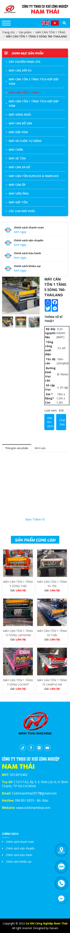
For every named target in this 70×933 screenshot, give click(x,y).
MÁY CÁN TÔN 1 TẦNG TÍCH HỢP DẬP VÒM (34, 103)
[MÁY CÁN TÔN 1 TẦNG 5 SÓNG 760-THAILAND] (21, 295)
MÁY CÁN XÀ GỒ (19, 167)
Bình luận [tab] (40, 448)
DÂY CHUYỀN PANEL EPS (24, 62)
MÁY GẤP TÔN (18, 202)
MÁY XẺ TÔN (17, 158)
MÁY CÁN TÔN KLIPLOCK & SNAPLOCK (34, 176)
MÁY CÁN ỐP (17, 185)
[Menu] (6, 23)
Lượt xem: (50, 410)
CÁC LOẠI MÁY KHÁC (22, 211)
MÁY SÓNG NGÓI (20, 114)
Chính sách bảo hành (19, 855)
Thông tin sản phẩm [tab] (16, 448)
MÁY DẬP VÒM (18, 132)
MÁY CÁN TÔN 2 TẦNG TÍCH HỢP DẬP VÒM (34, 81)
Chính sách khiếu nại (18, 861)
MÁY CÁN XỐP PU (20, 70)
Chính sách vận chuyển (20, 848)
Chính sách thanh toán (20, 842)
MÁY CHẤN (16, 149)
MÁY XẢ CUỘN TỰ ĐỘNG (25, 141)
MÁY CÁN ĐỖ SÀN (20, 123)
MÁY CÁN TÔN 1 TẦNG (24, 92)
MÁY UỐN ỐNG (19, 193)
